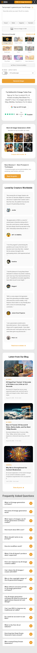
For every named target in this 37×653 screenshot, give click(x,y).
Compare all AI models (18, 154)
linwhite (14, 261)
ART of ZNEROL (17, 235)
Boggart (14, 286)
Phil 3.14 (14, 337)
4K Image (4, 70)
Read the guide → (12, 176)
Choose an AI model (8, 34)
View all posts (17, 487)
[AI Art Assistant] (32, 7)
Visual (5, 23)
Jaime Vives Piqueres (18, 313)
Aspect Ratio (12, 70)
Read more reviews (17, 345)
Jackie (14, 210)
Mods (13, 23)
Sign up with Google (20, 107)
